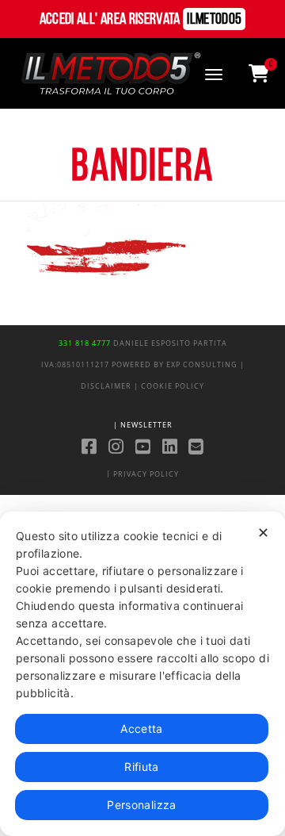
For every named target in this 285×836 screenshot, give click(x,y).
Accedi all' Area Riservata (141, 20)
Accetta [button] (141, 728)
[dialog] (142, 674)
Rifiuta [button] (141, 766)
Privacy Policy (146, 474)
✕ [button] (263, 532)
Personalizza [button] (141, 804)
